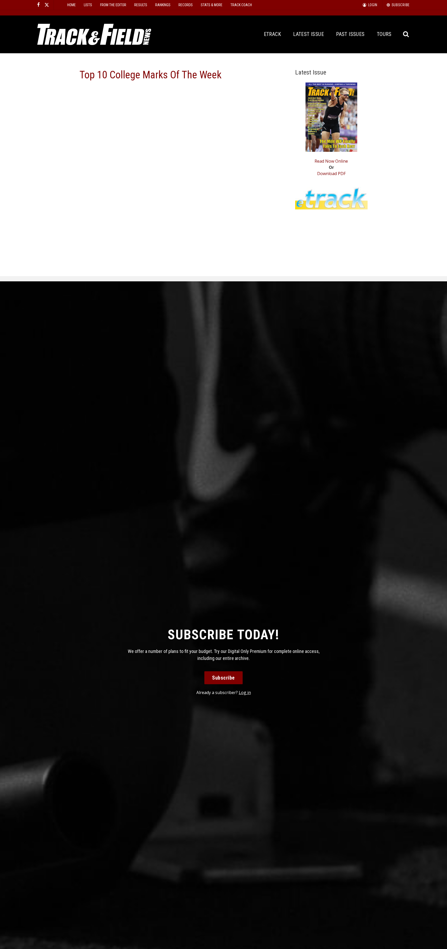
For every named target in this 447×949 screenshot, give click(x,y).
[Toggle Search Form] (406, 34)
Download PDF (331, 173)
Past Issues (350, 34)
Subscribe (223, 678)
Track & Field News (94, 34)
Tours (384, 34)
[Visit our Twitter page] (46, 5)
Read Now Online (331, 161)
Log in (245, 692)
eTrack (272, 34)
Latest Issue (308, 34)
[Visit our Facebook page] (38, 5)
